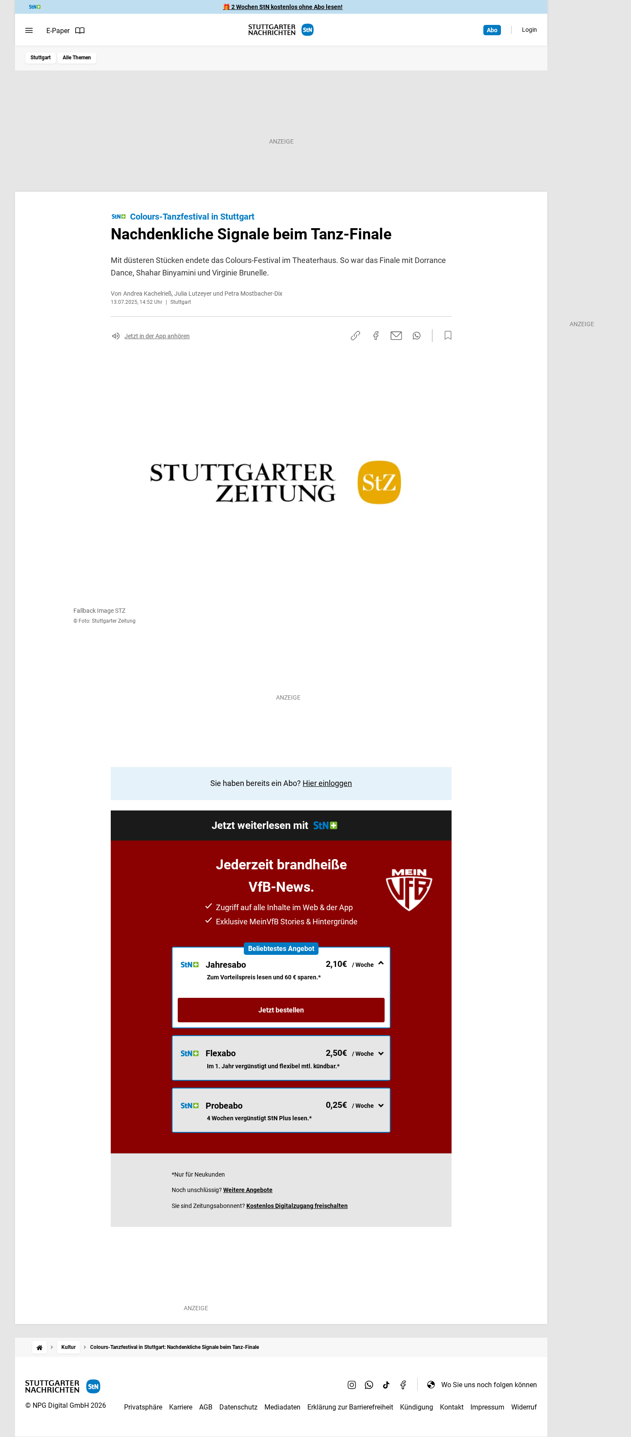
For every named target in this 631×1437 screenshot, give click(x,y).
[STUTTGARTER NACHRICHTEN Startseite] (281, 30)
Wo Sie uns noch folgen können (489, 1385)
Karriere (180, 1407)
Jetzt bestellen (281, 1010)
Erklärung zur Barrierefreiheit (350, 1407)
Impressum (487, 1407)
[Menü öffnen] (29, 30)
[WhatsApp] (369, 1384)
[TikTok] (386, 1384)
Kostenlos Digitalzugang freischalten (297, 1205)
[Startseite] (39, 1347)
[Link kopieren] (355, 335)
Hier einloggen (327, 783)
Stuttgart (40, 58)
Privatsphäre (143, 1407)
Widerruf (524, 1407)
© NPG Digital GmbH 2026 (65, 1405)
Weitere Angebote (248, 1189)
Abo (492, 30)
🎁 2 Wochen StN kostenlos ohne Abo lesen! (283, 6)
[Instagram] (352, 1384)
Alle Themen (77, 58)
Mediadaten (282, 1407)
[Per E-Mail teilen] (396, 335)
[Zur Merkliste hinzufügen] (446, 335)
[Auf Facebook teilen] (376, 335)
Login (529, 29)
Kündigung (416, 1407)
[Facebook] (403, 1384)
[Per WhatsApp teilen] (416, 335)
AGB (205, 1407)
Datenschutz (238, 1407)
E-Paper (58, 31)
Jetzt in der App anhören (157, 336)
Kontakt (452, 1407)
